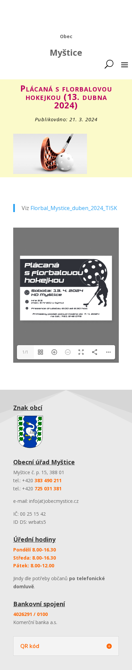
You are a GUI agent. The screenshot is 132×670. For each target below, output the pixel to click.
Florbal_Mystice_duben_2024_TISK (73, 208)
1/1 (25, 352)
